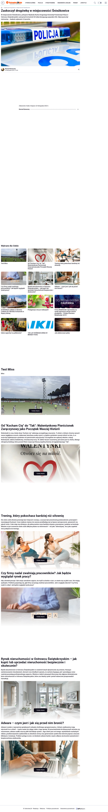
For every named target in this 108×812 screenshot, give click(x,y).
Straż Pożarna (50, 2)
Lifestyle (83, 2)
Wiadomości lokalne (64, 2)
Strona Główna (30, 2)
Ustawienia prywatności (67, 808)
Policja (40, 2)
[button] (100, 3)
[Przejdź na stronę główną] (2, 4)
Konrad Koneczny (10, 69)
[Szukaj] (94, 2)
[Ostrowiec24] (15, 3)
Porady (75, 2)
